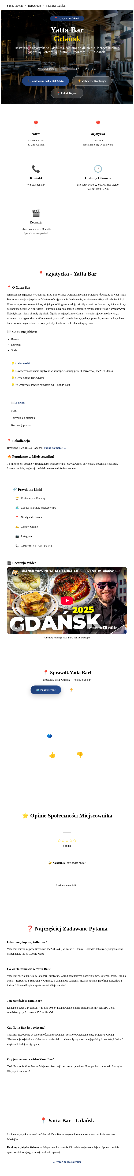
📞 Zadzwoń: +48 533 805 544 (46, 81)
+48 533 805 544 (36, 184)
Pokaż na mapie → (55, 447)
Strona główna (15, 5)
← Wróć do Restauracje (67, 1161)
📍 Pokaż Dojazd (67, 93)
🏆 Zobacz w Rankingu (92, 81)
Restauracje (34, 5)
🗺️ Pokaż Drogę (46, 689)
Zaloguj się (59, 862)
